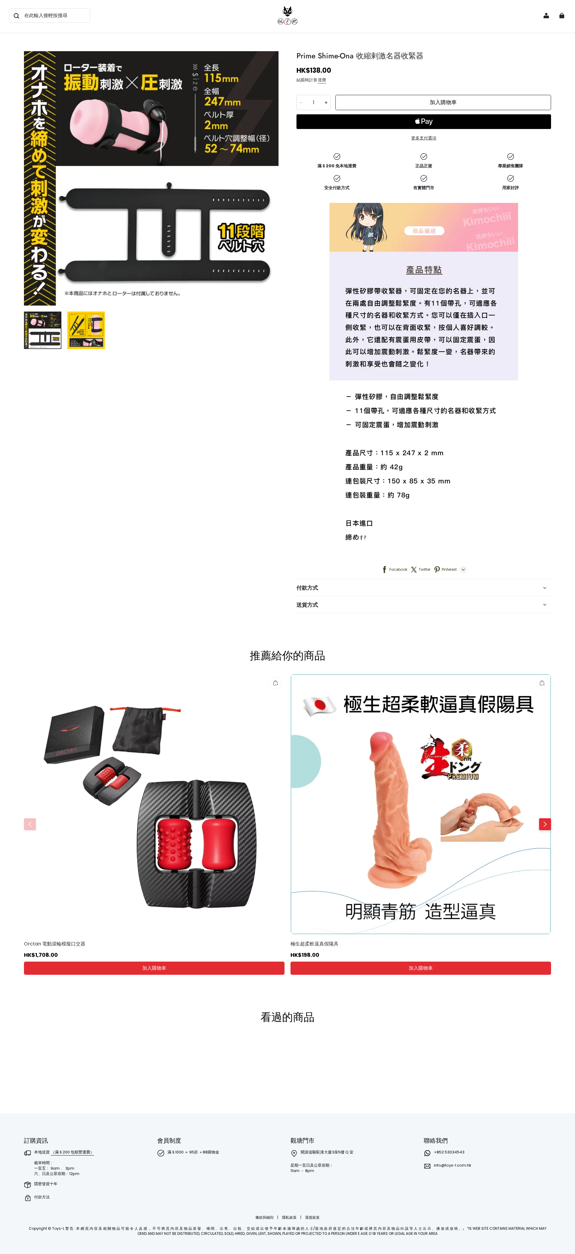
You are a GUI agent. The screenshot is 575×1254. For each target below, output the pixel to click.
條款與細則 (264, 1217)
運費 (322, 80)
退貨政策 (312, 1217)
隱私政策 (289, 1217)
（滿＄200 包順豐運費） (72, 1152)
